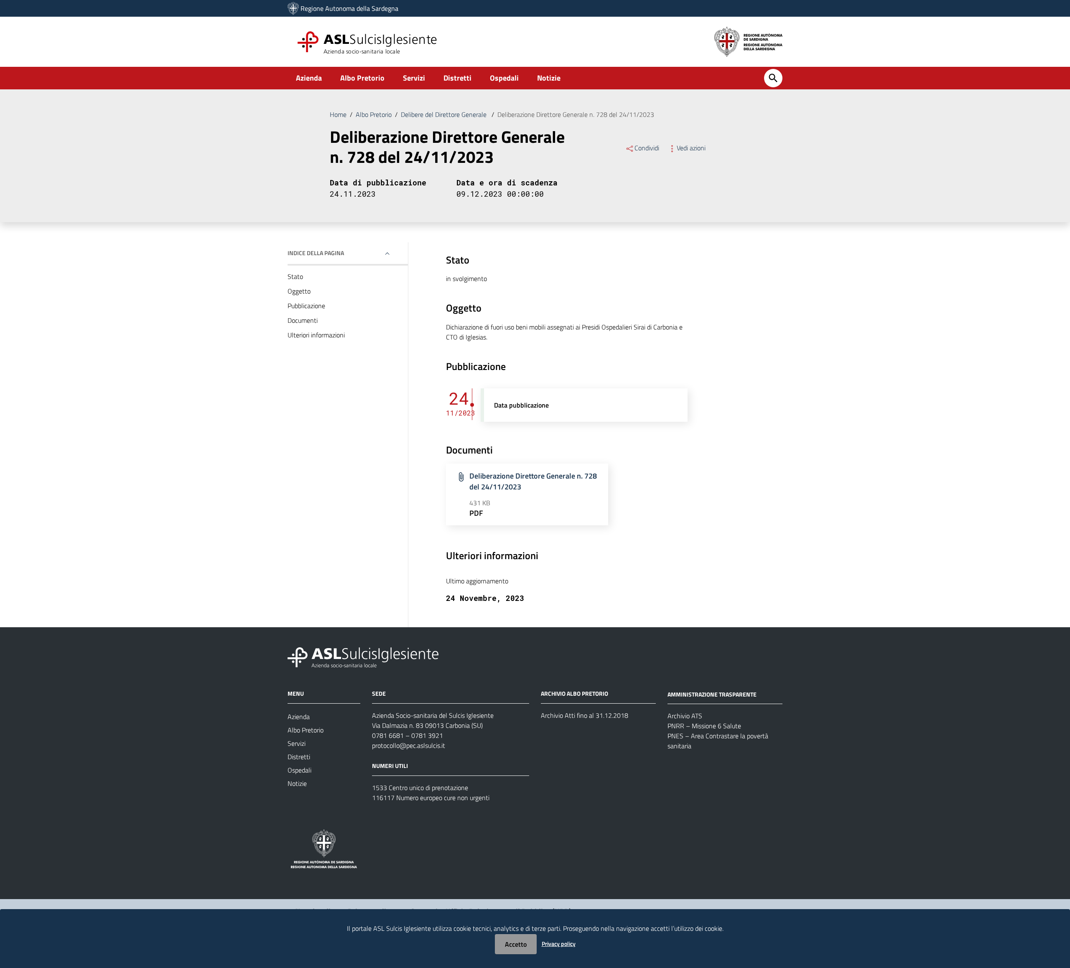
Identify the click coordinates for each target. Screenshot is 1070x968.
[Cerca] (773, 78)
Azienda (309, 78)
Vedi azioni (691, 148)
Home (338, 114)
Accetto (516, 944)
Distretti (457, 78)
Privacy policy (559, 943)
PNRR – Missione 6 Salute (704, 726)
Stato (295, 276)
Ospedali (504, 78)
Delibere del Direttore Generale (444, 114)
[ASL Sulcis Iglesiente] (293, 8)
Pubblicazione (306, 306)
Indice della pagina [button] (316, 252)
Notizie (548, 78)
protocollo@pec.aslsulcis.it (408, 745)
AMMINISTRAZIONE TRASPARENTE (712, 693)
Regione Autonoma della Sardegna (349, 8)
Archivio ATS (684, 716)
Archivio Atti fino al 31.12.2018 (584, 715)
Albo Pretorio (362, 78)
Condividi (646, 148)
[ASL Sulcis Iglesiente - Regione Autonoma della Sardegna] (363, 656)
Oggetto (299, 291)
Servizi (414, 78)
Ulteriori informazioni (316, 335)
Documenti (303, 320)
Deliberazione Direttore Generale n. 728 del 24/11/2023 (533, 481)
